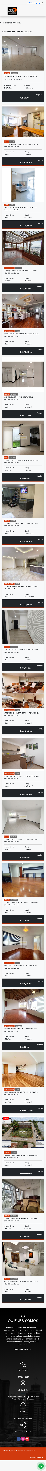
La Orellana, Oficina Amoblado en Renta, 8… (21, 902)
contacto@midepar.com (23, 1418)
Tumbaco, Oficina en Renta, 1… (23, 76)
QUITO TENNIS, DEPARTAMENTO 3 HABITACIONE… (21, 713)
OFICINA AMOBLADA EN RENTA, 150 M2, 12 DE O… (21, 1281)
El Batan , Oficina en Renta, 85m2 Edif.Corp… (21, 650)
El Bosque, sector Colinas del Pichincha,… (21, 271)
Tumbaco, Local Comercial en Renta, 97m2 (21, 839)
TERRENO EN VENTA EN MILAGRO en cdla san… (21, 1155)
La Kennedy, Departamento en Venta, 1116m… (21, 586)
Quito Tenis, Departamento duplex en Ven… (21, 1092)
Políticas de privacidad (23, 1349)
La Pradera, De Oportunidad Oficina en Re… (21, 1218)
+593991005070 (23, 1377)
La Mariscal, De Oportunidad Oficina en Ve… (21, 523)
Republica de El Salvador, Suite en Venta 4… (21, 144)
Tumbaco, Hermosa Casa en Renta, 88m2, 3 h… (21, 460)
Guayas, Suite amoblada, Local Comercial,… (21, 207)
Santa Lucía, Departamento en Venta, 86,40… (21, 776)
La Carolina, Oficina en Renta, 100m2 (18, 397)
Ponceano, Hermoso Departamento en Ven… (21, 334)
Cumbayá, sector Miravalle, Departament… (21, 1029)
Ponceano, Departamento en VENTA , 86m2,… (21, 966)
